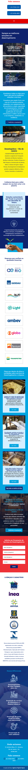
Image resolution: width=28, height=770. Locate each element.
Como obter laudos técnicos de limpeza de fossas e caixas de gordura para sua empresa (14, 469)
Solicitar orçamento (14, 122)
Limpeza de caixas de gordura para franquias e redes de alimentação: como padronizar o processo (14, 397)
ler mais (14, 409)
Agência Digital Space (19, 768)
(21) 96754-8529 (15, 13)
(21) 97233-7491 (15, 7)
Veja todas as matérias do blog (14, 488)
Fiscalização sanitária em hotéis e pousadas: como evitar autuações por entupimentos (14, 433)
